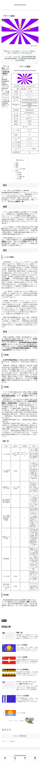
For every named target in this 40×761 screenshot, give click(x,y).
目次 (17, 160)
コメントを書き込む (20, 736)
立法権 (19, 174)
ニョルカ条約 (21, 169)
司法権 (19, 178)
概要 (17, 165)
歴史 (17, 167)
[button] (36, 438)
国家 (5, 620)
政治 (17, 171)
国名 (17, 163)
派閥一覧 (21, 176)
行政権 (19, 172)
